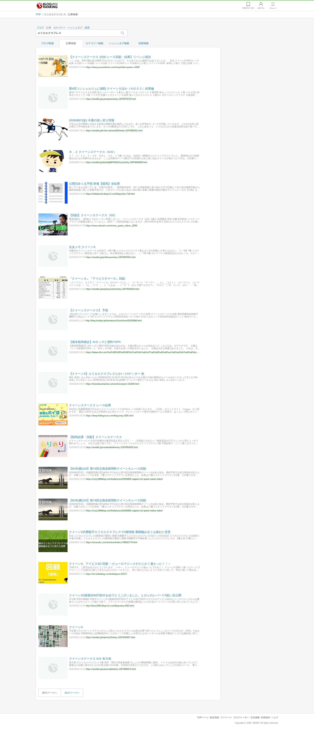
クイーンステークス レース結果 (90, 405)
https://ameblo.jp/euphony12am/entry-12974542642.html (112, 289)
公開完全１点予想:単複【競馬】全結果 (94, 183)
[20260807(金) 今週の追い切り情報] (53, 139)
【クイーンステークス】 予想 (88, 310)
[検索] (122, 33)
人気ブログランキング (47, 5)
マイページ (226, 717)
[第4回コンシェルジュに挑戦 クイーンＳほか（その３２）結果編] (53, 107)
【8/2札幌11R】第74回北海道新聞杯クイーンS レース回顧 (107, 468)
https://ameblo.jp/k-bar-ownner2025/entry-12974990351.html (114, 130)
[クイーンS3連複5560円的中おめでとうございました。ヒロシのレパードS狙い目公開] (53, 614)
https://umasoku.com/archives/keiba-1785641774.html (111, 542)
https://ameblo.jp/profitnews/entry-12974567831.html (111, 257)
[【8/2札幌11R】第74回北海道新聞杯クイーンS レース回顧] (53, 487)
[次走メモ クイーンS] (53, 266)
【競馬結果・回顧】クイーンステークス (95, 437)
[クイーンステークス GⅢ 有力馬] (53, 678)
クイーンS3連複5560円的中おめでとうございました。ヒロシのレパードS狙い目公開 (125, 595)
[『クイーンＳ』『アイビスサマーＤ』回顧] (53, 297)
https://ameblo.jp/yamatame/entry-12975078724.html (111, 99)
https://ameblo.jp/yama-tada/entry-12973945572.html (111, 669)
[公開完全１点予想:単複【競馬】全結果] (53, 202)
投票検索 (144, 43)
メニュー (273, 8)
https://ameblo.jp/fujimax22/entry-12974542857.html (110, 637)
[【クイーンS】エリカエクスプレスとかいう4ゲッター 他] (53, 392)
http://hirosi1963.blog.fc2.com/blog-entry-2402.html (110, 605)
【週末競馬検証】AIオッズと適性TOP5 (95, 342)
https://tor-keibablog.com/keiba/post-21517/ (106, 574)
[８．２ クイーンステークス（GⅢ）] (53, 171)
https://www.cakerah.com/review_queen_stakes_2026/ (111, 225)
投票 (87, 27)
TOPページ (203, 717)
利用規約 (265, 717)
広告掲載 (255, 717)
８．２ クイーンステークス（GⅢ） (92, 152)
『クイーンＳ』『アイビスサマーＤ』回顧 (97, 278)
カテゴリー (59, 27)
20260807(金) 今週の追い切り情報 (91, 120)
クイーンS (76, 627)
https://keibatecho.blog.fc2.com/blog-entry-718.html (110, 194)
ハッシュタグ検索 (119, 43)
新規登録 (214, 717)
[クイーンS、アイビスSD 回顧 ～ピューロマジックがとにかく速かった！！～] (53, 582)
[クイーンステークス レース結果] (53, 424)
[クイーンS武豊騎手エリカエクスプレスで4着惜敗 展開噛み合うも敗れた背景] (53, 551)
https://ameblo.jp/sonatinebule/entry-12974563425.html (112, 447)
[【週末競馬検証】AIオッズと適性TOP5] (53, 361)
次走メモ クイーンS (82, 247)
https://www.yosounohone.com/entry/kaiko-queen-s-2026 (113, 67)
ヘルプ (274, 717)
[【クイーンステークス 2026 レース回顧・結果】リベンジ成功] (53, 76)
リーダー (248, 8)
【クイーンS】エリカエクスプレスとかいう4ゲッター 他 (106, 373)
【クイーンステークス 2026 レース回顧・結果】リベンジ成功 (110, 57)
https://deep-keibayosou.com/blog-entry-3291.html (109, 415)
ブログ (40, 27)
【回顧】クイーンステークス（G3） (93, 215)
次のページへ (72, 692)
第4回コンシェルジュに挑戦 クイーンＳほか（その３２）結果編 (111, 88)
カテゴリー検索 (94, 43)
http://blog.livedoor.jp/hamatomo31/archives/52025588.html (114, 320)
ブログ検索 (47, 43)
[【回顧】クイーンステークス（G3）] (53, 234)
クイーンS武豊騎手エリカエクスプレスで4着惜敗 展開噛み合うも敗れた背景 (120, 532)
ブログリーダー (241, 717)
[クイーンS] (53, 646)
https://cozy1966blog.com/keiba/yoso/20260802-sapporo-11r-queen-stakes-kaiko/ (124, 479)
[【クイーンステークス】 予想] (53, 329)
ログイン (261, 8)
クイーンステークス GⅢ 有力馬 (90, 658)
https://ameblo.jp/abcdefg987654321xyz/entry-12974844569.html (116, 162)
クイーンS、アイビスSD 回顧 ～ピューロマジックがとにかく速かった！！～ (120, 563)
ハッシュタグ (75, 27)
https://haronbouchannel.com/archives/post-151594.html (112, 384)
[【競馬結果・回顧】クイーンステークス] (53, 456)
